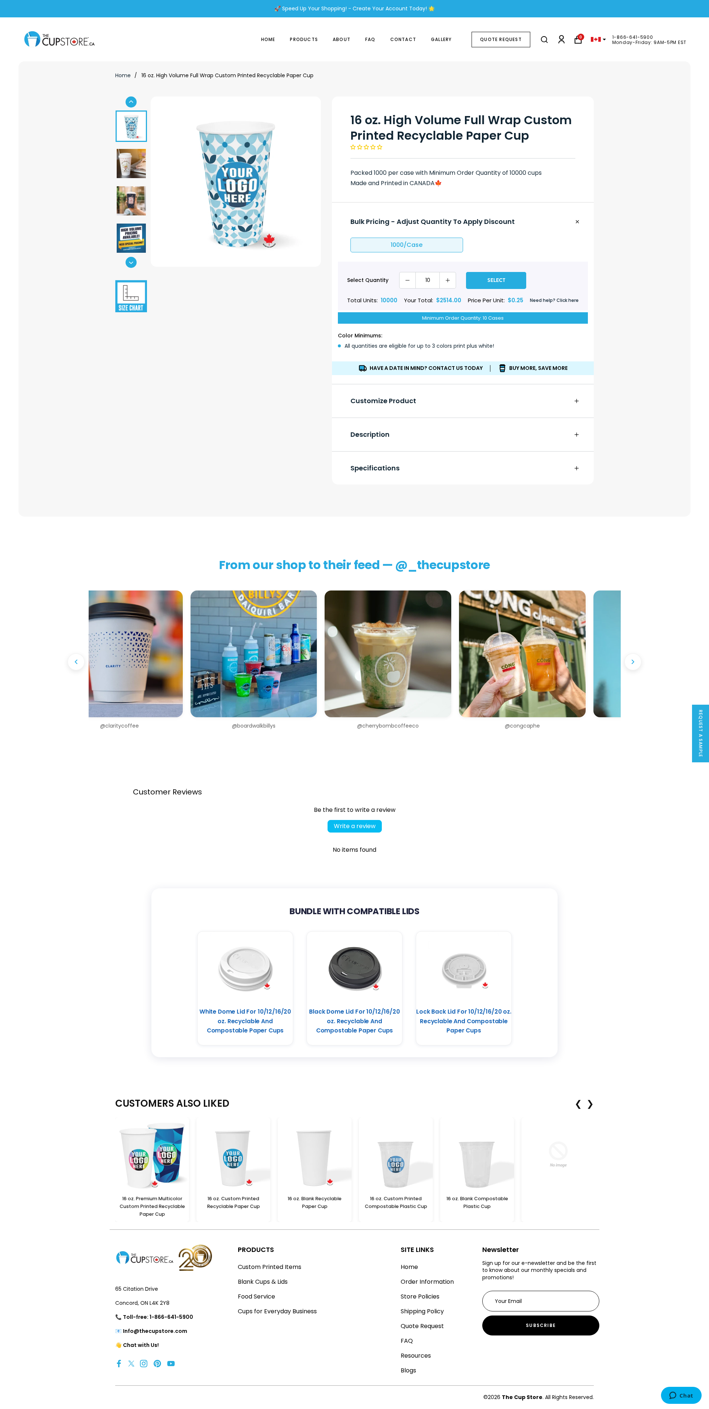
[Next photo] (632, 661)
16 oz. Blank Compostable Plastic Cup (477, 1202)
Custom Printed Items (269, 1267)
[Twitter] (131, 1363)
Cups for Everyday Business (277, 1311)
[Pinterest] (157, 1363)
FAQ (370, 39)
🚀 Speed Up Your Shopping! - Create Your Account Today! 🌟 (354, 8)
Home (268, 39)
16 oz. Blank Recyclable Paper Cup (315, 1202)
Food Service (256, 1296)
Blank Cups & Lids (263, 1281)
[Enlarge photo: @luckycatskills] (556, 654)
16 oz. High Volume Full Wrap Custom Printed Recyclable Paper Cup (227, 75)
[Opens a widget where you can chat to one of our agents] (681, 1396)
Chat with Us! (141, 1345)
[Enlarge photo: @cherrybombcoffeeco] (287, 654)
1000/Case (406, 245)
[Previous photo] (76, 661)
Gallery (441, 39)
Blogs (408, 1370)
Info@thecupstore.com (155, 1331)
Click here (567, 300)
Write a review (355, 826)
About (341, 39)
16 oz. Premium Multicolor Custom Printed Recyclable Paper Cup (152, 1206)
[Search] (544, 39)
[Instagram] (143, 1363)
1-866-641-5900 (632, 37)
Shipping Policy (422, 1311)
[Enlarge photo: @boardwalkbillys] (153, 654)
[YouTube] (171, 1363)
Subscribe (541, 1325)
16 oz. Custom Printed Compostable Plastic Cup (396, 1202)
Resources (416, 1355)
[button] (366, 147)
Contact (403, 39)
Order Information (427, 1281)
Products (304, 39)
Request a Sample (701, 733)
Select (496, 280)
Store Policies (420, 1296)
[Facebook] (119, 1363)
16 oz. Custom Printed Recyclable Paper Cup (233, 1202)
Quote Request (501, 39)
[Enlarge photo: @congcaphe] (421, 654)
